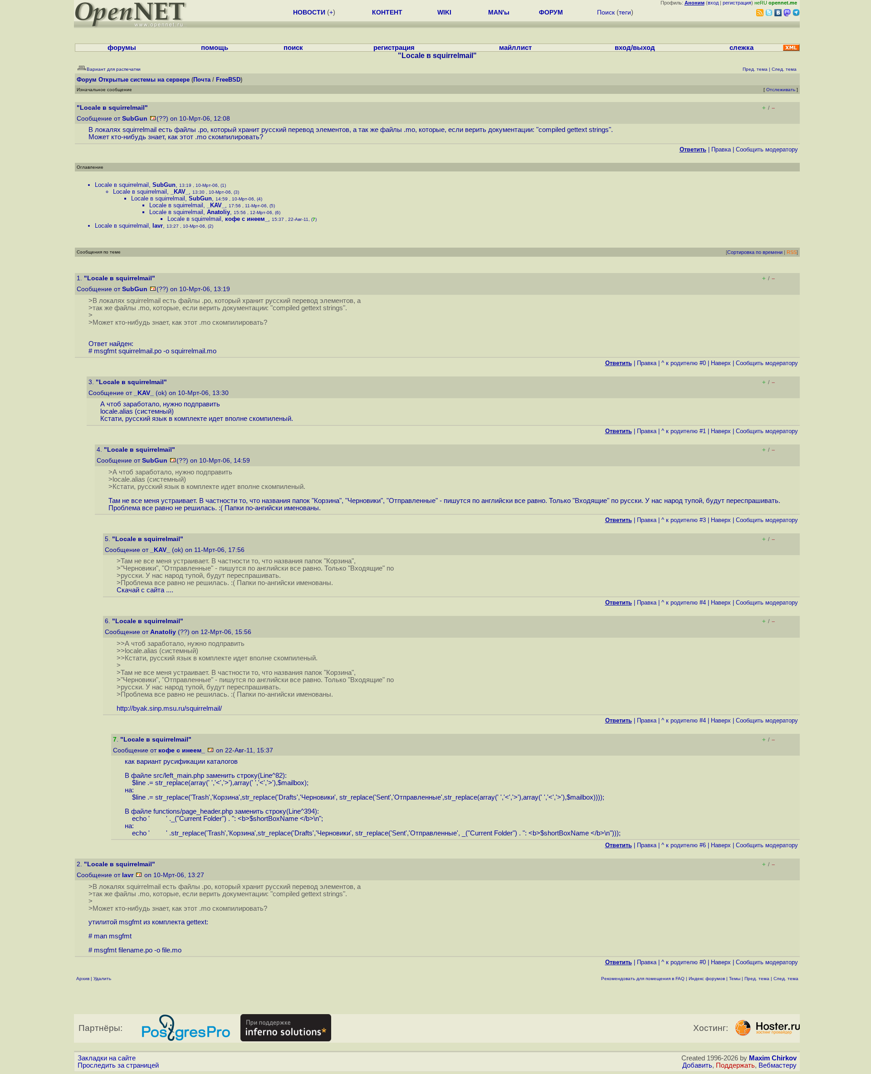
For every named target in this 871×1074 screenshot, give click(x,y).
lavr (157, 225)
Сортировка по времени (755, 252)
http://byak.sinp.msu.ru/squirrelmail (168, 708)
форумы (122, 47)
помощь (214, 47)
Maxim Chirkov (773, 1058)
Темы (734, 978)
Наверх (721, 363)
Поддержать (735, 1065)
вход (713, 2)
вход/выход (635, 47)
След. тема (785, 978)
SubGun (134, 118)
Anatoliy (218, 212)
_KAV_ (180, 191)
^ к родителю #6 (683, 845)
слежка (741, 47)
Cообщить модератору (767, 149)
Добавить (697, 1065)
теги (625, 12)
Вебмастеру (777, 1065)
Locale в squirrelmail (122, 184)
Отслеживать (780, 89)
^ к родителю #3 (683, 520)
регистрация (737, 2)
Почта (201, 79)
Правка (721, 149)
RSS (792, 252)
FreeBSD (228, 79)
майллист (515, 47)
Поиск (606, 12)
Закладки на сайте (107, 1058)
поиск (293, 47)
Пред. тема (756, 978)
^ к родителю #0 (683, 363)
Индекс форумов (707, 978)
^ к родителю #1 (683, 431)
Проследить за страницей (118, 1065)
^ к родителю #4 (683, 602)
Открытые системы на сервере (144, 79)
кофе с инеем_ (246, 218)
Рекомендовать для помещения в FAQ (643, 978)
